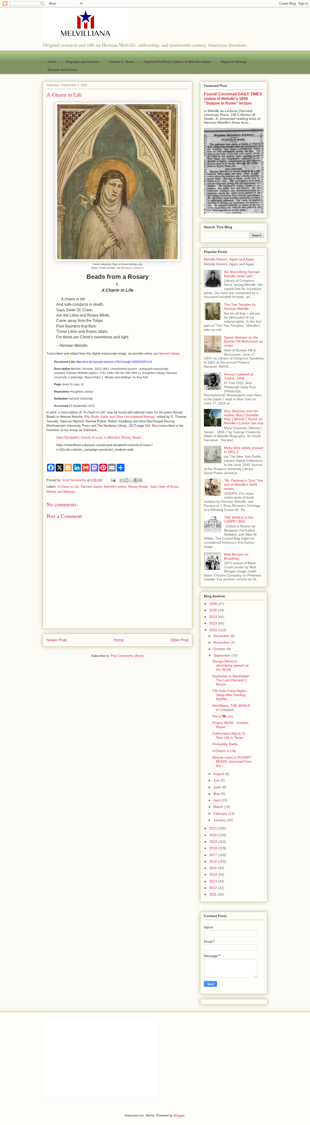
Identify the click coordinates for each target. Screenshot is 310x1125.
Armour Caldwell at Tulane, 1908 (238, 376)
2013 (213, 881)
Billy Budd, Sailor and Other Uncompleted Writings (119, 416)
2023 (213, 623)
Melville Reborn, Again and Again (229, 259)
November (221, 642)
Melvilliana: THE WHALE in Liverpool (231, 708)
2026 (213, 604)
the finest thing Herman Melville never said (242, 274)
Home (52, 62)
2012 (213, 888)
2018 (213, 848)
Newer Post (56, 640)
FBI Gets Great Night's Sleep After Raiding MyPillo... (229, 695)
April (217, 800)
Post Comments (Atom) (127, 656)
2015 (213, 868)
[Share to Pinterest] (140, 480)
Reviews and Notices (62, 70)
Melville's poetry (115, 486)
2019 (213, 842)
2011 (213, 894)
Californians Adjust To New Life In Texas (228, 735)
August (219, 774)
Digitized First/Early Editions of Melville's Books (177, 62)
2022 (213, 630)
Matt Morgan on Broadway (236, 556)
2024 (213, 617)
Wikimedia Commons (132, 267)
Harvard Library (169, 353)
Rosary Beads (138, 486)
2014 (213, 874)
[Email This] (121, 480)
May (217, 794)
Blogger (179, 1115)
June (217, 787)
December (221, 636)
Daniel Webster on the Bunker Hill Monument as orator (243, 341)
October (220, 649)
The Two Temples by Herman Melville (240, 307)
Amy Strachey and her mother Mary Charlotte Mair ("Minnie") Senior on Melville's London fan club (244, 417)
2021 (213, 828)
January (220, 820)
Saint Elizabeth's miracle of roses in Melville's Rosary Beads (98, 437)
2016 (213, 861)
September (222, 655)
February (220, 813)
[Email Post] (112, 480)
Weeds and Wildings (60, 492)
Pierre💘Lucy (222, 716)
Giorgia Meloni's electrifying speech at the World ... (230, 665)
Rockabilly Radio (225, 744)
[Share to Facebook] (135, 480)
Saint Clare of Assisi (164, 486)
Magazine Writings (234, 62)
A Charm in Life (68, 486)
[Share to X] (131, 480)
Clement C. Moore (121, 62)
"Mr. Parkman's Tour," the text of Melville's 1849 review (243, 485)
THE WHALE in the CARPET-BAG (238, 520)
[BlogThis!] (126, 480)
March (218, 807)
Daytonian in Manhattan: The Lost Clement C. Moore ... (231, 680)
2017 (213, 855)
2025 (213, 610)
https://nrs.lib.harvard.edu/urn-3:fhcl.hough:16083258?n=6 (114, 362)
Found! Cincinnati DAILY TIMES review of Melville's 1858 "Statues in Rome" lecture (233, 98)
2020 (213, 835)
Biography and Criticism (82, 62)
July (216, 780)
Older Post (179, 640)
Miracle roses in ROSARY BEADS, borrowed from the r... (232, 761)
